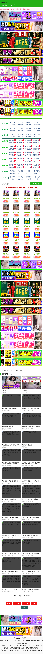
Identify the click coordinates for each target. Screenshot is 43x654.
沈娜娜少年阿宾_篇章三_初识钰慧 (12, 481)
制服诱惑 (36, 155)
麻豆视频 (28, 140)
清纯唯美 (20, 159)
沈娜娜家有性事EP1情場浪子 (11, 408)
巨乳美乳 (36, 152)
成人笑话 (28, 167)
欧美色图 (20, 161)
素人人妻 (20, 146)
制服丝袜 (28, 159)
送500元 (6, 243)
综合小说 (36, 167)
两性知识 (20, 167)
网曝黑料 (36, 149)
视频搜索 (36, 183)
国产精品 (11, 152)
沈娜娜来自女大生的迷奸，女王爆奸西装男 (15, 427)
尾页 (34, 603)
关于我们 (17, 638)
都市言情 (11, 165)
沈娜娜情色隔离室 (27, 445)
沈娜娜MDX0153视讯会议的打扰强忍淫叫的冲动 (17, 535)
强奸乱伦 (28, 152)
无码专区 (20, 152)
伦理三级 (11, 143)
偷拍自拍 (11, 159)
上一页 (17, 603)
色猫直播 (25, 390)
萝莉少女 (20, 155)
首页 (11, 370)
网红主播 (20, 149)
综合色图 (36, 161)
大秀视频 (28, 155)
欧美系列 (36, 143)
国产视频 (11, 140)
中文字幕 (36, 140)
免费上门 (5, 201)
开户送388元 (5, 257)
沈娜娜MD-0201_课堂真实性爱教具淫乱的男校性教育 (18, 553)
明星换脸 (28, 149)
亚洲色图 (11, 161)
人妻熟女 (11, 155)
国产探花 (11, 149)
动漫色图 (28, 161)
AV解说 (20, 140)
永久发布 (12, 5)
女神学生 (11, 146)
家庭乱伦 (20, 165)
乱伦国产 (36, 146)
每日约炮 (5, 215)
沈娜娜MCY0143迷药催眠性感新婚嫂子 (14, 571)
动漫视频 (28, 143)
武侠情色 (11, 167)
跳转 (24, 607)
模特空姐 (28, 146)
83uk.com (4, 2)
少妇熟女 (36, 159)
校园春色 (36, 165)
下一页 (26, 603)
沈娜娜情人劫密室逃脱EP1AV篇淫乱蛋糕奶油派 (16, 445)
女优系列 (20, 143)
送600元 (6, 229)
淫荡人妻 (28, 165)
